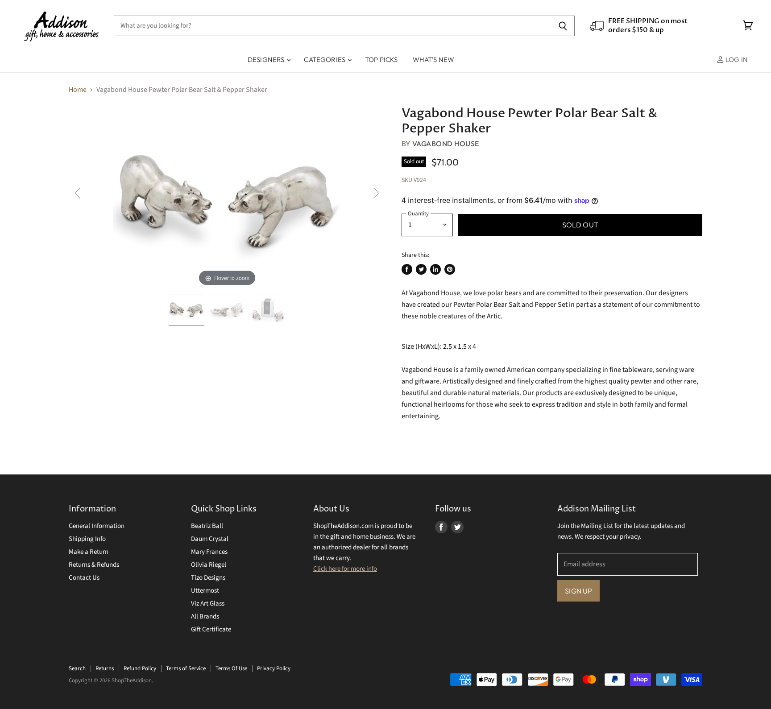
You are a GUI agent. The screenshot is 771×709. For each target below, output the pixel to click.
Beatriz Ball (207, 526)
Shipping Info (87, 539)
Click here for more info (345, 568)
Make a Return (88, 551)
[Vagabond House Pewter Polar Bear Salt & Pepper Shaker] (186, 310)
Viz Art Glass (207, 603)
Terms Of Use (231, 668)
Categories (325, 59)
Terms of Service (186, 668)
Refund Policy (140, 668)
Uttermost (205, 590)
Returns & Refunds (94, 564)
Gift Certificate (211, 629)
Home (78, 90)
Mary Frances (209, 551)
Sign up (578, 590)
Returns (104, 668)
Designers (267, 59)
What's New (434, 59)
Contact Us (84, 577)
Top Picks (381, 59)
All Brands (205, 616)
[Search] (563, 26)
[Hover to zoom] (227, 197)
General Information (96, 526)
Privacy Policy (273, 668)
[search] (332, 26)
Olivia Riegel (208, 564)
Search (77, 668)
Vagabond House (445, 143)
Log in (736, 59)
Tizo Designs (208, 577)
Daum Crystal (209, 539)
